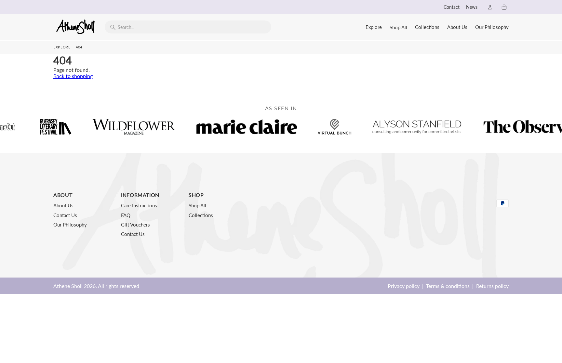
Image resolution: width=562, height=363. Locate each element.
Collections (427, 27)
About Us (457, 27)
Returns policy (492, 286)
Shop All (398, 27)
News (471, 7)
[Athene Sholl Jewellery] (75, 27)
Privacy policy (404, 286)
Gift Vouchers (135, 224)
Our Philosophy (492, 27)
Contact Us (65, 215)
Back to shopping (73, 76)
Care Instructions (139, 205)
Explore (374, 27)
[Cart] (504, 7)
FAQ (125, 215)
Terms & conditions (448, 286)
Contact (452, 7)
